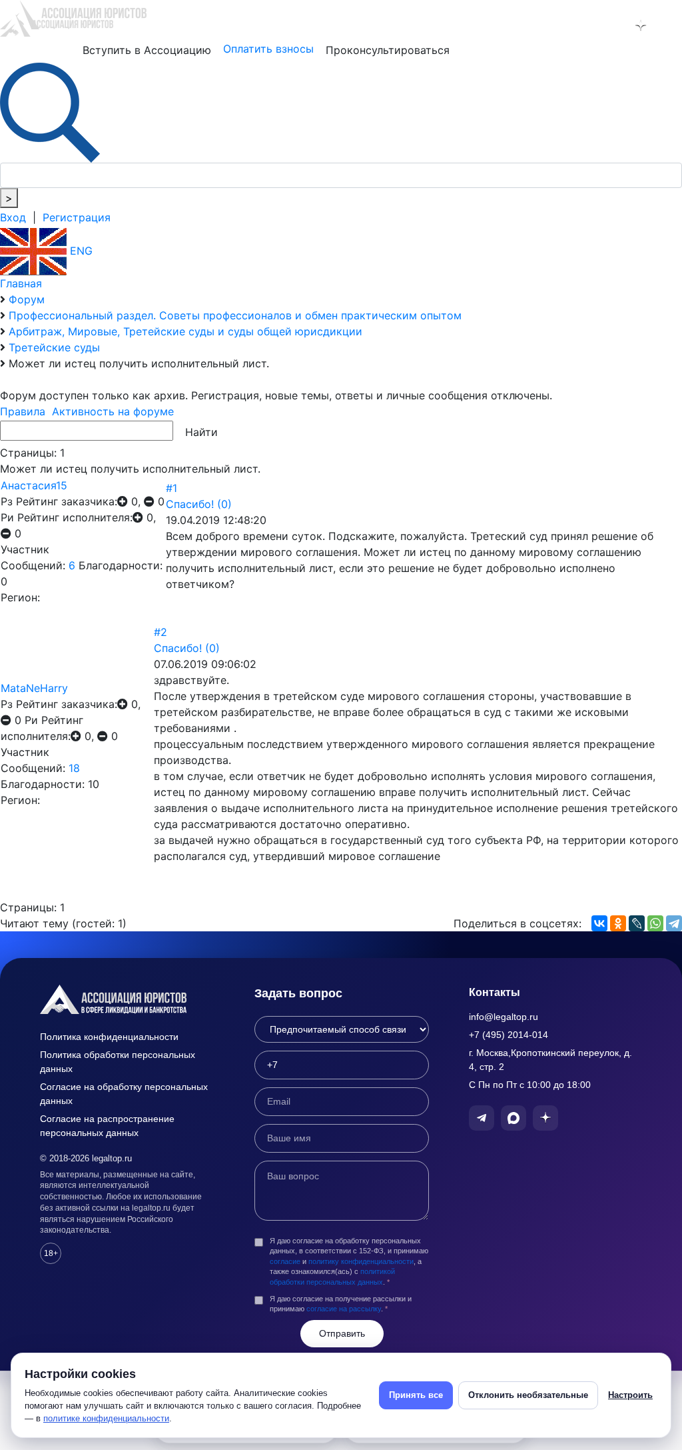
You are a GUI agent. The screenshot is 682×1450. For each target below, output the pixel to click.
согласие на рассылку (343, 1309)
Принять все (416, 1395)
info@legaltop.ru (503, 1016)
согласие (285, 1261)
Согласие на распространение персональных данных (107, 1125)
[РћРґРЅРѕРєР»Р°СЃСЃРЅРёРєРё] (618, 923)
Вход (13, 217)
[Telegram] (674, 923)
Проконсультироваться (388, 50)
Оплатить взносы (268, 48)
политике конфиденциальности (106, 1418)
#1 (171, 488)
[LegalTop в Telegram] (583, 25)
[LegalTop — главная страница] (127, 999)
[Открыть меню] (669, 25)
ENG (80, 250)
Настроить (630, 1395)
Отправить (342, 1333)
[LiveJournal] (637, 923)
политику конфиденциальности (361, 1261)
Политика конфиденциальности (109, 1036)
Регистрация (77, 217)
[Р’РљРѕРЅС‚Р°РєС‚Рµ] (599, 923)
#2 (160, 632)
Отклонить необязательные (528, 1395)
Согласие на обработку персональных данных (124, 1093)
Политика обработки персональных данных (117, 1061)
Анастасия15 (34, 485)
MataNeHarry (34, 688)
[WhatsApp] (655, 923)
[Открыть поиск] (50, 111)
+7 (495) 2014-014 (508, 1034)
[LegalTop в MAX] (612, 25)
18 (74, 768)
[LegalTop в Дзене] (640, 25)
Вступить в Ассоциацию (147, 50)
